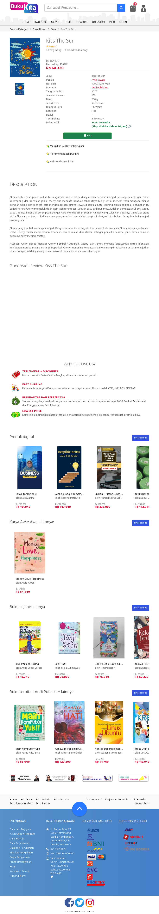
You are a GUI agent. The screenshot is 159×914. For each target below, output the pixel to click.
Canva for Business (26, 494)
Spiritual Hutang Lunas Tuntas (111, 494)
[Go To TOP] (79, 809)
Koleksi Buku (142, 803)
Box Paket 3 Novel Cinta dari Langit (115, 664)
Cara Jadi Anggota (20, 829)
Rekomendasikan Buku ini (64, 154)
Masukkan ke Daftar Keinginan (67, 146)
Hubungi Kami (18, 876)
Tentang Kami (94, 799)
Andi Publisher (100, 87)
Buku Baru (26, 799)
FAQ (12, 866)
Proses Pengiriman (20, 862)
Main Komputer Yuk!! (28, 749)
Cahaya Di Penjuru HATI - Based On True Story (81, 749)
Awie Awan (98, 80)
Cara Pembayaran (20, 843)
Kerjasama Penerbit (116, 799)
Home (13, 799)
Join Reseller (138, 799)
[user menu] (143, 8)
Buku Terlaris (42, 799)
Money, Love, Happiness (30, 579)
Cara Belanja (17, 838)
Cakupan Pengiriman (22, 848)
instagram (90, 902)
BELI (89, 135)
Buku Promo (43, 803)
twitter (79, 902)
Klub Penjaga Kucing (27, 664)
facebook (69, 902)
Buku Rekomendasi (21, 803)
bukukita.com (86, 911)
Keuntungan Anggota (22, 834)
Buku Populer (61, 799)
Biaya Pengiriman (20, 857)
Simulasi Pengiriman (21, 852)
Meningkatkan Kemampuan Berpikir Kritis (78, 494)
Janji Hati (60, 664)
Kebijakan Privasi (19, 871)
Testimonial (139, 401)
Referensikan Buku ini (61, 161)
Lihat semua (140, 438)
